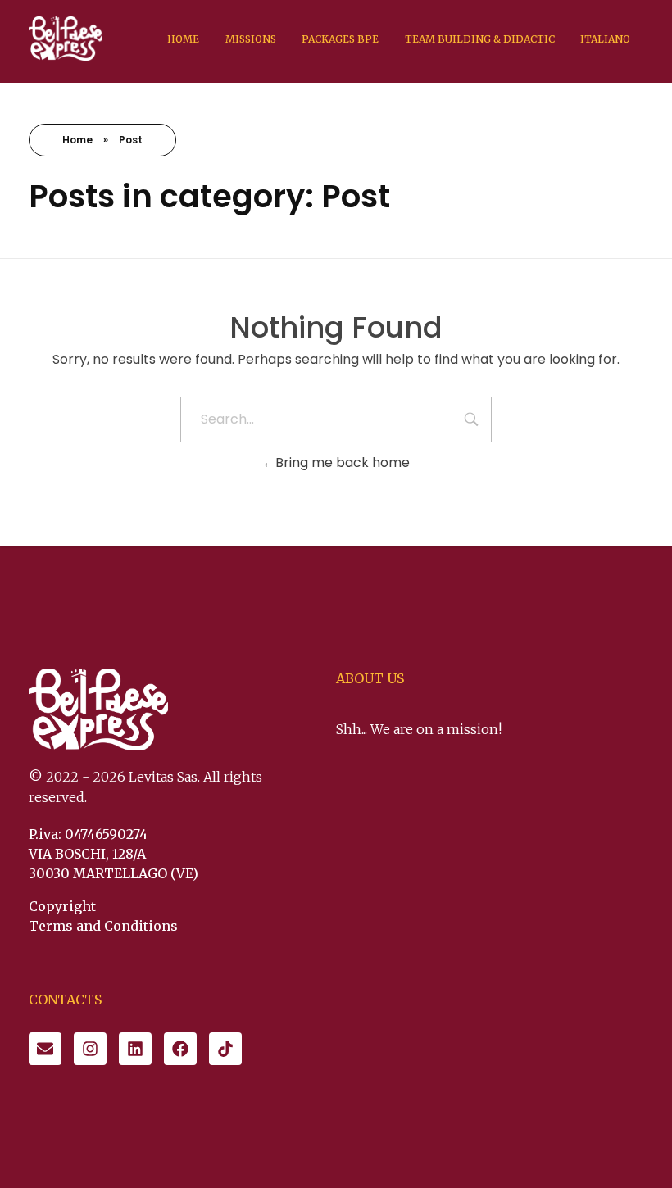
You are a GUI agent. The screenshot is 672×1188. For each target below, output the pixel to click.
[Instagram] (90, 1048)
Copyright (62, 906)
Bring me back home (342, 462)
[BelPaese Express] (65, 38)
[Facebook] (180, 1048)
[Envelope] (45, 1048)
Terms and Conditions (103, 926)
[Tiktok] (225, 1048)
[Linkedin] (135, 1048)
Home (77, 140)
